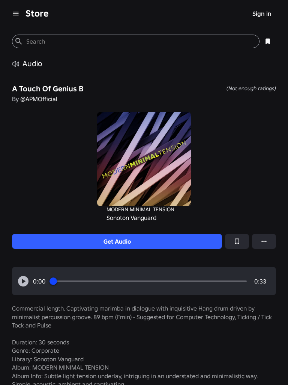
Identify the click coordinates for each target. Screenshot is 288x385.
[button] (23, 281)
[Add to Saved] (237, 241)
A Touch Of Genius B (48, 88)
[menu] (15, 13)
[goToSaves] (268, 41)
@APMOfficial (38, 99)
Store (37, 13)
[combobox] (139, 41)
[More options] (264, 241)
